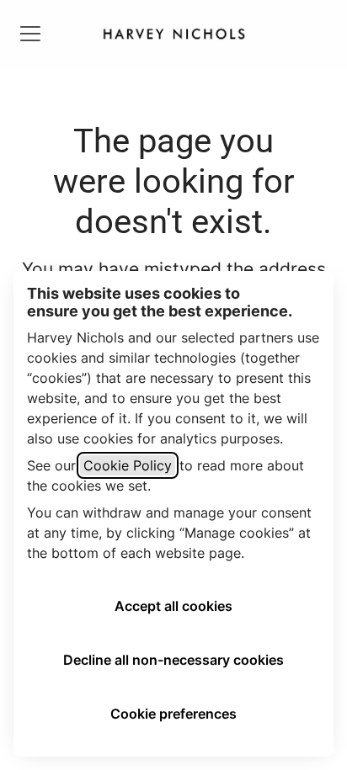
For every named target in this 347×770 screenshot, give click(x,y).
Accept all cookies (173, 605)
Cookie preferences (173, 713)
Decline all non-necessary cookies (173, 659)
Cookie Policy (127, 465)
